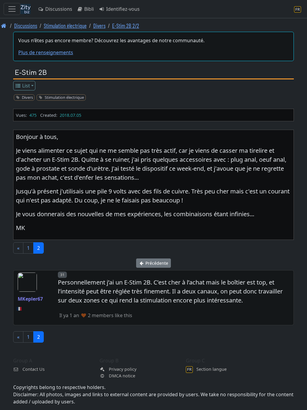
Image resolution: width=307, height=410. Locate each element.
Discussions (58, 9)
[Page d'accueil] (3, 25)
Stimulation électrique (65, 25)
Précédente (156, 263)
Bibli (88, 9)
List (25, 85)
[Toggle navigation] (12, 9)
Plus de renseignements (45, 52)
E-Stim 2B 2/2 (125, 25)
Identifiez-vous (122, 9)
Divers (99, 25)
